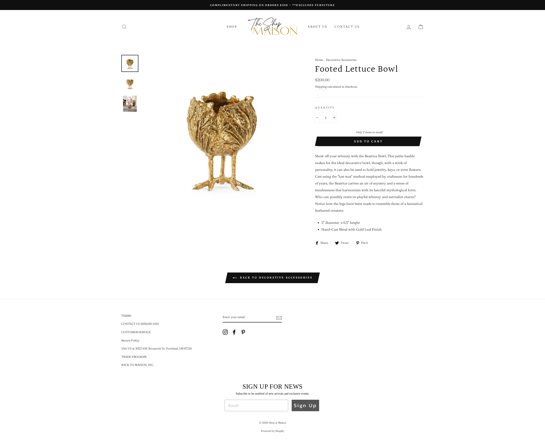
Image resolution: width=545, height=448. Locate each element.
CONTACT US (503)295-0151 (140, 323)
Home (319, 59)
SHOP (232, 27)
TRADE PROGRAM (133, 356)
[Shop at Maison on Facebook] (234, 332)
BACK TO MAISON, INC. (137, 365)
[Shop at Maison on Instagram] (225, 332)
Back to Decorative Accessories (276, 277)
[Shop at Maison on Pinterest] (243, 332)
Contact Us (347, 27)
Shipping (321, 86)
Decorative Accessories (341, 59)
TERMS (126, 315)
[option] (272, 5)
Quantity (325, 107)
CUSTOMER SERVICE (136, 332)
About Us (317, 27)
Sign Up (305, 405)
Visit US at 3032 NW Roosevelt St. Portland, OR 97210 (156, 348)
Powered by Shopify (272, 430)
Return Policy (130, 340)
